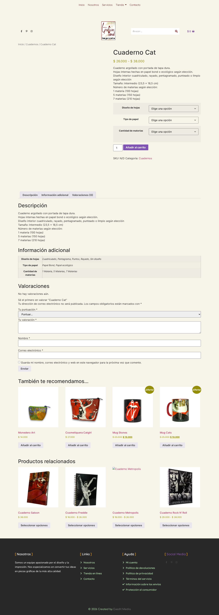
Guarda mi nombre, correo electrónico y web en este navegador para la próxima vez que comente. (81, 362)
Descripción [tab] (30, 195)
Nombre (24, 338)
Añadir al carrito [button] (31, 445)
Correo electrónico (30, 350)
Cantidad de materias (131, 131)
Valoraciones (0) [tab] (82, 195)
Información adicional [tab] (55, 195)
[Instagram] (31, 31)
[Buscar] (176, 31)
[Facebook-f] (21, 31)
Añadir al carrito (136, 147)
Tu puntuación (27, 309)
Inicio (21, 44)
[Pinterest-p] (26, 31)
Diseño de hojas (131, 108)
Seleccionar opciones (34, 525)
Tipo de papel (131, 119)
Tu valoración (27, 319)
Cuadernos (32, 44)
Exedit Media (122, 609)
